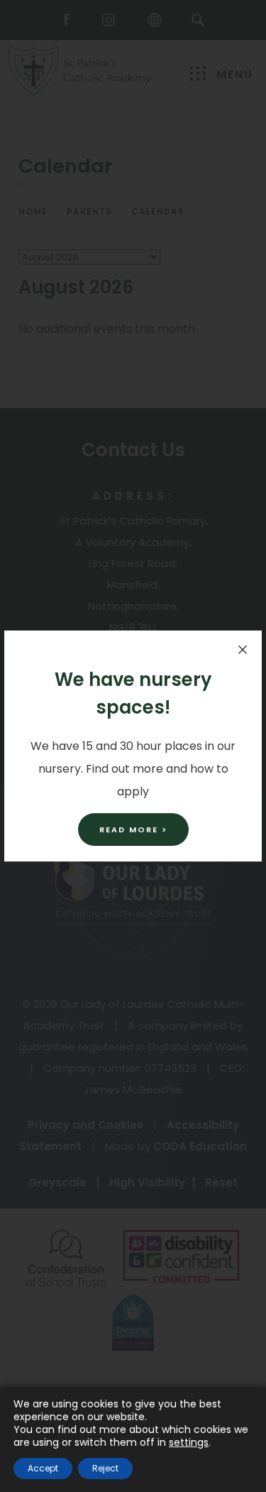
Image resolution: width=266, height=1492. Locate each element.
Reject (105, 1468)
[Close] (242, 649)
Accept (43, 1468)
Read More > (133, 829)
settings (189, 1442)
